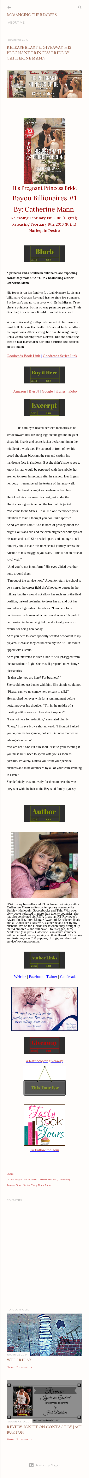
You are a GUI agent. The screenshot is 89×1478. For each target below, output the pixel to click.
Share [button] (10, 1173)
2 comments (24, 1367)
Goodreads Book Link (23, 356)
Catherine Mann (47, 1179)
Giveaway (65, 1179)
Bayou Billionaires (26, 1179)
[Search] (79, 6)
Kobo (72, 391)
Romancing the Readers (32, 14)
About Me (16, 22)
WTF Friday (19, 1360)
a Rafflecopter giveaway (44, 1061)
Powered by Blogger (48, 1465)
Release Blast (14, 1185)
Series (26, 1185)
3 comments (24, 1439)
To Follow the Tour (44, 1150)
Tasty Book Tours (41, 1185)
